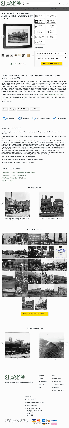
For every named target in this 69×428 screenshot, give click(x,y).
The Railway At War (8, 178)
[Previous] (3, 36)
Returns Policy (56, 381)
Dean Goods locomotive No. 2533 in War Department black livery (17, 219)
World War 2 (34, 109)
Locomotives (6, 172)
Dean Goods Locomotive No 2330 (52, 218)
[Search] (48, 4)
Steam (13, 172)
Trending (23, 9)
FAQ (53, 375)
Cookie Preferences (58, 390)
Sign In (65, 9)
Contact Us (28, 396)
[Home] (11, 5)
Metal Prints (56, 387)
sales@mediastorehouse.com (35, 402)
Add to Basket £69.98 (51, 63)
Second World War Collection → (34, 314)
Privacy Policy (56, 378)
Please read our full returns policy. (16, 99)
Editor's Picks (15, 9)
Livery (12, 109)
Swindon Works (22, 109)
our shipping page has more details (52, 94)
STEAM (35, 9)
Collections (5, 9)
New (29, 9)
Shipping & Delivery (58, 384)
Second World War (20, 178)
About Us (41, 375)
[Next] (32, 36)
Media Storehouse (21, 422)
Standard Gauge (21, 172)
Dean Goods (31, 172)
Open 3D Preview (20, 64)
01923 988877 (31, 399)
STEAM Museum (56, 9)
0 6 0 (4, 109)
